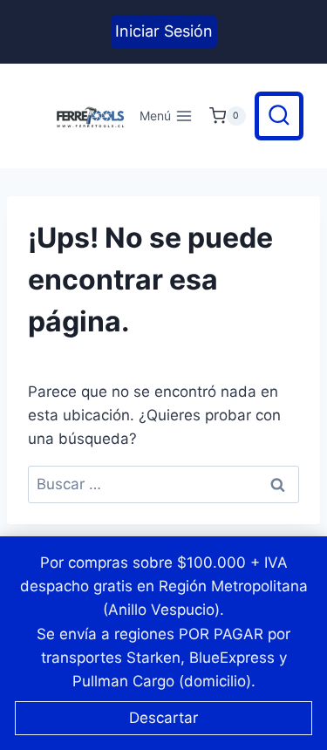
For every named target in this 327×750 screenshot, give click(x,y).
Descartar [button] (163, 717)
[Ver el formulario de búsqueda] (279, 116)
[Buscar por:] (163, 484)
